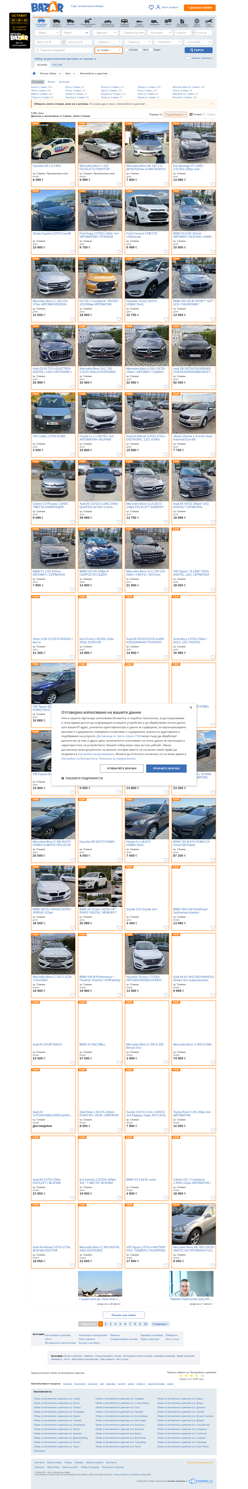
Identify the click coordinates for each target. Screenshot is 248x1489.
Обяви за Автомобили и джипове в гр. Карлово (58, 1433)
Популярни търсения (113, 1467)
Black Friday (53, 1467)
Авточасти (111, 1462)
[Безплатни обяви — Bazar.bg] (47, 7)
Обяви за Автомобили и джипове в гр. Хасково (119, 1412)
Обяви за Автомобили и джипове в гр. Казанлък (120, 1425)
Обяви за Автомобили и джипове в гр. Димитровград (61, 1438)
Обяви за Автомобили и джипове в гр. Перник (180, 1412)
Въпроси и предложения (200, 1462)
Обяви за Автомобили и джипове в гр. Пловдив (119, 1399)
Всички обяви (48, 73)
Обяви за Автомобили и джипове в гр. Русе (117, 1407)
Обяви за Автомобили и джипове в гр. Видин (118, 1433)
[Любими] (152, 7)
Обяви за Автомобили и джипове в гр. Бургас (57, 1403)
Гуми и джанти (87, 1339)
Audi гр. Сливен (41, 87)
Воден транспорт (150, 1339)
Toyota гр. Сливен (149, 87)
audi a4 (131, 1384)
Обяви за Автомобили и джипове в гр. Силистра (182, 1433)
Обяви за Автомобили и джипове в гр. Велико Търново (185, 1416)
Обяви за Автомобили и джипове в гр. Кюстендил (120, 1420)
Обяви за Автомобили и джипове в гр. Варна (180, 1399)
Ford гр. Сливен (75, 90)
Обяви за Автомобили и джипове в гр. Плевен (57, 1407)
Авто (68, 73)
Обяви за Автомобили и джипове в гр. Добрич (180, 1420)
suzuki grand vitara (156, 1384)
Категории (64, 82)
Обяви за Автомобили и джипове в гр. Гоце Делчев (183, 1425)
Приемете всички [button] (166, 768)
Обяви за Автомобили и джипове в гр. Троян (118, 1446)
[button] (82, 778)
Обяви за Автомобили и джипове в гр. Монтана (119, 1429)
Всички (51, 82)
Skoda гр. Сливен (111, 97)
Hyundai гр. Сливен (77, 97)
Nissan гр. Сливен (112, 87)
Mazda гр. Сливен (148, 97)
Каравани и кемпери (152, 1335)
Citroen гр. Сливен (42, 97)
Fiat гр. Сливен (74, 87)
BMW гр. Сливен (42, 94)
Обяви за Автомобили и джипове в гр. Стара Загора (122, 1403)
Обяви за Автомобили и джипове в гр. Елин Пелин (183, 1446)
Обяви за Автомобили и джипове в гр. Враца (180, 1403)
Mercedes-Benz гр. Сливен (189, 87)
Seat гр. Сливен (182, 90)
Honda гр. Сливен (76, 94)
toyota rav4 (93, 1384)
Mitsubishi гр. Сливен (185, 94)
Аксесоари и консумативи (93, 1335)
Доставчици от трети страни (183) (119, 736)
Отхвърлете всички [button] (122, 768)
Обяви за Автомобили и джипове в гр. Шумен (57, 1416)
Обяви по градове (90, 1467)
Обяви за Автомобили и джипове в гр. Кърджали (182, 1429)
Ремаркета (171, 1335)
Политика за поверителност (117, 758)
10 (145, 1323)
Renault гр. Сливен (185, 97)
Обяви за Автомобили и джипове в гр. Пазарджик (59, 1412)
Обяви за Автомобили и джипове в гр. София (57, 1399)
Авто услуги (172, 1339)
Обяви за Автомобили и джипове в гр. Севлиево (182, 1442)
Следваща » (160, 1323)
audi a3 (170, 1384)
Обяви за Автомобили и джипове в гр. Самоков (181, 1438)
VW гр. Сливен (41, 90)
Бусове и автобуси (89, 1343)
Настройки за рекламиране (96, 754)
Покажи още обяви (124, 1315)
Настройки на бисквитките (79, 758)
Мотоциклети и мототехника (60, 1343)
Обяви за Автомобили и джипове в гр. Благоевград (121, 1416)
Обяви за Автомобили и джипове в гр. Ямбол (57, 1429)
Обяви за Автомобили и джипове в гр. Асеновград (59, 1425)
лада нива (110, 1384)
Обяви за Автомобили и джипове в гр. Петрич (57, 1442)
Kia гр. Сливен (147, 90)
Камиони (115, 1335)
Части (48, 1339)
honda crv (141, 1384)
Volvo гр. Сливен (148, 94)
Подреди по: (156, 114)
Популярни (38, 82)
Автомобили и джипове (93, 73)
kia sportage (79, 1384)
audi (102, 1384)
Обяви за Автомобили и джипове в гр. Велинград (120, 1438)
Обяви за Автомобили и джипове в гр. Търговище (120, 1442)
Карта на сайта (70, 1467)
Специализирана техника (124, 1339)
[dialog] (124, 744)
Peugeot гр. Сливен (113, 94)
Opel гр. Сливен (111, 90)
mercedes (67, 1384)
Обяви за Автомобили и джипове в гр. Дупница (181, 1407)
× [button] (190, 707)
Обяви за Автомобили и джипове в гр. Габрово (58, 1420)
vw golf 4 (121, 1384)
